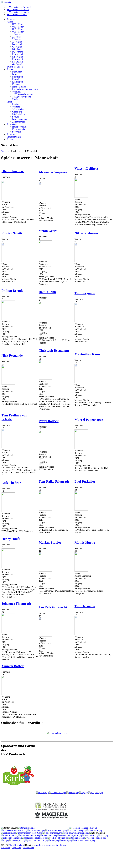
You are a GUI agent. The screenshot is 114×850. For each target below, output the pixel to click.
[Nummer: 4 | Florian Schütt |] (8, 261)
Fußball (10, 22)
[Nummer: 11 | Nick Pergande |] (8, 384)
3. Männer (16, 39)
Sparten (10, 69)
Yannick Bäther (13, 666)
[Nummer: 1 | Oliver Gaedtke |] (8, 199)
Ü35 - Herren (18, 32)
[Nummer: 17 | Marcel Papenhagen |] (81, 448)
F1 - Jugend (17, 59)
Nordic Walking (19, 87)
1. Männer (16, 34)
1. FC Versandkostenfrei (23, 94)
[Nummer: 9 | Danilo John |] (45, 320)
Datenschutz (28, 847)
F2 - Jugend (17, 62)
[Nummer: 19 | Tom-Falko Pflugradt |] (45, 510)
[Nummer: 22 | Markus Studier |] (45, 571)
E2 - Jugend (17, 57)
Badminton (17, 72)
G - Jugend (17, 64)
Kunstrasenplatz (19, 129)
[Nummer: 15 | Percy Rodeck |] (45, 449)
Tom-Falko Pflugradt (54, 481)
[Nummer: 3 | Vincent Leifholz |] (81, 197)
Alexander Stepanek (53, 172)
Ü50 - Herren (18, 27)
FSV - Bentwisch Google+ (18, 12)
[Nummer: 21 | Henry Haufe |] (8, 567)
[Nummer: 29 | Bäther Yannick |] (8, 694)
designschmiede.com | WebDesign (51, 845)
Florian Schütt (12, 233)
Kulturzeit (16, 84)
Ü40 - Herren (18, 29)
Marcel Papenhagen (89, 419)
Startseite (11, 19)
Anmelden (5, 847)
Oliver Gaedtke (13, 171)
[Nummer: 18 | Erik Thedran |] (8, 511)
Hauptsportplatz (19, 127)
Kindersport (17, 82)
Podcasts (10, 139)
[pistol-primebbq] (52, 833)
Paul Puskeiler (85, 481)
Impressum (16, 847)
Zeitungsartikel (18, 122)
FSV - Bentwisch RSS (17, 14)
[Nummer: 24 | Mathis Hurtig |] (81, 571)
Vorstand (16, 107)
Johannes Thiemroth (16, 603)
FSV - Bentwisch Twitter (18, 9)
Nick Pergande (12, 355)
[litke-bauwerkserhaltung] (75, 833)
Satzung (15, 117)
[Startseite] (6, 2)
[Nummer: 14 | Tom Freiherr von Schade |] (8, 447)
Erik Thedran (11, 483)
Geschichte (17, 112)
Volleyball (16, 92)
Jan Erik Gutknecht (53, 607)
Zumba (15, 99)
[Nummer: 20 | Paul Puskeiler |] (81, 510)
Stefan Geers (48, 231)
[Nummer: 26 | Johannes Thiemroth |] (8, 632)
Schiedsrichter (18, 109)
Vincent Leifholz (86, 168)
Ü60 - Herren (18, 24)
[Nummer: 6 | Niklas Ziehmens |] (81, 261)
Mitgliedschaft (18, 114)
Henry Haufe (11, 539)
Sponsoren (11, 134)
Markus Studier (50, 542)
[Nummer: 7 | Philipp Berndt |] (8, 319)
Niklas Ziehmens (86, 233)
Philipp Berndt (12, 290)
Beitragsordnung (19, 119)
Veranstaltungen (14, 137)
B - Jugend (17, 44)
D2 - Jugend (17, 52)
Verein (9, 102)
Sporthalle (16, 132)
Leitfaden (16, 104)
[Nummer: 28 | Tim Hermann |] (81, 634)
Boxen (15, 74)
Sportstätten (12, 124)
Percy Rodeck (49, 421)
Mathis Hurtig (85, 542)
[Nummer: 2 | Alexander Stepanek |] (45, 200)
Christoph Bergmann (54, 350)
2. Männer (16, 37)
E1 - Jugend (17, 54)
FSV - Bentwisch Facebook (19, 7)
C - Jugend (17, 47)
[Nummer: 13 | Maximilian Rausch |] (81, 382)
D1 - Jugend (17, 49)
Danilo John (47, 292)
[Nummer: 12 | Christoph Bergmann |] (45, 379)
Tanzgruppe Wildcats (21, 97)
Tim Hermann (85, 606)
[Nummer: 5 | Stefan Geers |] (45, 259)
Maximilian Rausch (88, 354)
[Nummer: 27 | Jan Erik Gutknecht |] (45, 636)
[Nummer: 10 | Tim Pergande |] (81, 321)
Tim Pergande (85, 293)
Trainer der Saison (15, 67)
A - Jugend (17, 42)
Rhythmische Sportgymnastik (25, 89)
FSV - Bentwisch (16, 845)
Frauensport (17, 77)
